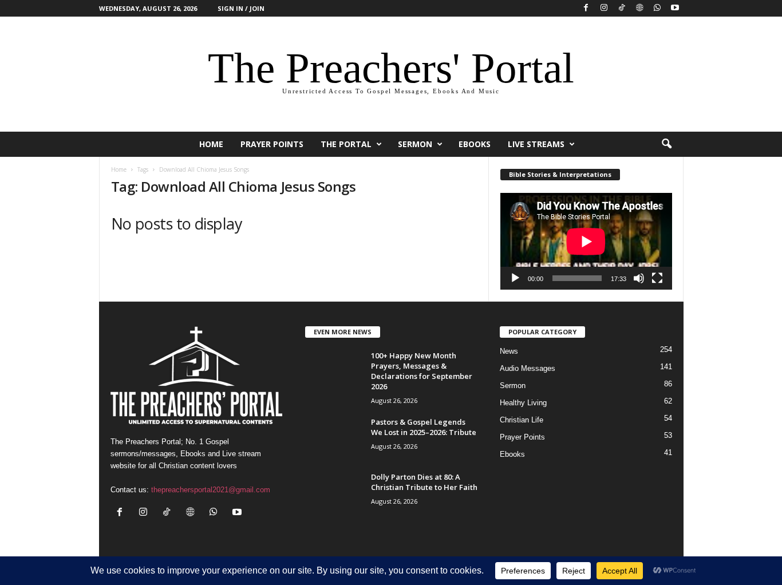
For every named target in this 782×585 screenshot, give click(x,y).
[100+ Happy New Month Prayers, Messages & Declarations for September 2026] (333, 371)
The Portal (346, 144)
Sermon (415, 144)
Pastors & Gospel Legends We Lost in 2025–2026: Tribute (423, 427)
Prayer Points (271, 144)
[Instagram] (604, 8)
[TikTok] (622, 8)
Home (119, 169)
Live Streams (536, 144)
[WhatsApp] (657, 8)
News (509, 351)
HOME (211, 144)
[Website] (639, 8)
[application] (586, 241)
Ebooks (475, 144)
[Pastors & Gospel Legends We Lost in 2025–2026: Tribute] (333, 438)
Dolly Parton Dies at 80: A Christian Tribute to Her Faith (424, 482)
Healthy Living (523, 402)
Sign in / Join (241, 8)
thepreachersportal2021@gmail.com (210, 489)
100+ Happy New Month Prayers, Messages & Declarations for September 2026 (421, 371)
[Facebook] (586, 8)
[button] (666, 144)
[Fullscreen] (657, 278)
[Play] (515, 278)
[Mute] (639, 278)
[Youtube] (675, 8)
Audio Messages (527, 368)
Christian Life (521, 420)
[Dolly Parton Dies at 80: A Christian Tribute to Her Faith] (333, 493)
